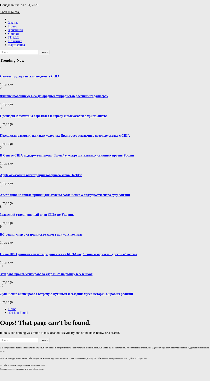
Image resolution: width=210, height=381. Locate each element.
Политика (15, 41)
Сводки (13, 33)
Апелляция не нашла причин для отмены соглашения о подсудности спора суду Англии (65, 195)
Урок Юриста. (10, 12)
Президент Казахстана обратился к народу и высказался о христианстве (53, 116)
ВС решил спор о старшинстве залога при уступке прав (41, 234)
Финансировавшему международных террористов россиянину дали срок (54, 96)
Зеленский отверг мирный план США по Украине (37, 214)
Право (12, 26)
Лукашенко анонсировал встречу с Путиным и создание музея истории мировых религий (66, 294)
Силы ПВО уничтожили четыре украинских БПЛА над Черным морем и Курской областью (68, 254)
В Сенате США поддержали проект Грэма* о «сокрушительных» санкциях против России (67, 155)
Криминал (15, 30)
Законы (13, 22)
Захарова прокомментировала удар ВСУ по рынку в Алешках (46, 274)
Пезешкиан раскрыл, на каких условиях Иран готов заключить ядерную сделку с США (65, 135)
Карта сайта (16, 44)
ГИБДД (13, 37)
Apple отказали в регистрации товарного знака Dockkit (41, 175)
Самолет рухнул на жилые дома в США (30, 76)
